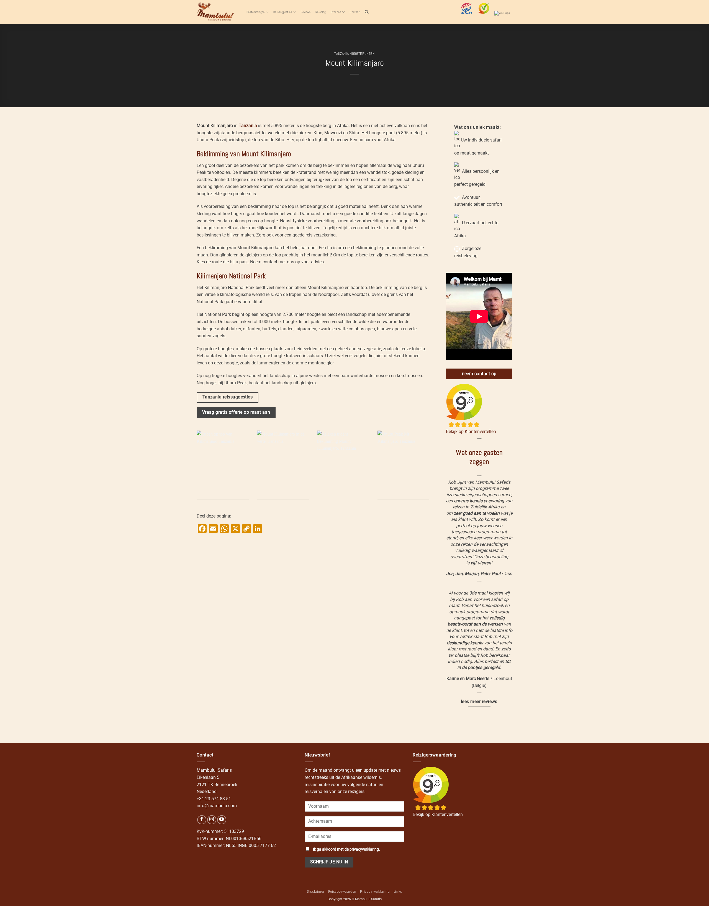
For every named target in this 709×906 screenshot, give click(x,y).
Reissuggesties (282, 12)
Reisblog (320, 12)
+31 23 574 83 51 (214, 798)
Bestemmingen (255, 12)
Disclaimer (315, 892)
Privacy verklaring (375, 892)
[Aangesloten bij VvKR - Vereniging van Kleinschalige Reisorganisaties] (503, 16)
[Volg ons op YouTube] (221, 819)
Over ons (336, 12)
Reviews (306, 12)
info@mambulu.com (217, 805)
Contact (355, 12)
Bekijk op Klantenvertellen (471, 431)
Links (398, 892)
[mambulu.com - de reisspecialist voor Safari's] (217, 12)
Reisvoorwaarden (342, 892)
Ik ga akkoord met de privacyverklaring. (346, 849)
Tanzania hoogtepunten (354, 53)
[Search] (366, 12)
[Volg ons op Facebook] (201, 819)
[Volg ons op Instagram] (211, 819)
